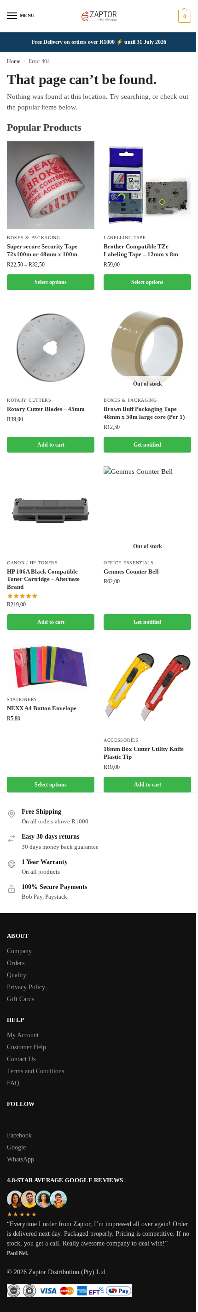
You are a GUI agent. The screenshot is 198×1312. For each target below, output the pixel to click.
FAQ (13, 1083)
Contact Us (21, 1059)
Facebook (19, 1135)
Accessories (121, 740)
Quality (16, 975)
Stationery (22, 699)
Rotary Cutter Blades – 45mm (46, 408)
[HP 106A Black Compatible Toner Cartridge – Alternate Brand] (50, 510)
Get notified (147, 444)
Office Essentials (129, 562)
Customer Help (26, 1047)
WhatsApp (20, 1159)
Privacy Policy (26, 987)
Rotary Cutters (29, 400)
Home (13, 61)
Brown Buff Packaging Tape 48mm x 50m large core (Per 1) (144, 412)
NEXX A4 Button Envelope (41, 708)
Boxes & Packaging (33, 237)
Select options (51, 282)
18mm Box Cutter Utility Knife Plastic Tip (144, 752)
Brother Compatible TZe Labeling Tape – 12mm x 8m (141, 250)
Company (19, 951)
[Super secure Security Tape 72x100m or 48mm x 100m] (50, 185)
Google (16, 1147)
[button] (183, 16)
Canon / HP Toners (32, 562)
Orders (15, 963)
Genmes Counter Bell (131, 571)
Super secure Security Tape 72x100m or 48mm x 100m (42, 250)
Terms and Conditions (35, 1071)
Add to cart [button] (50, 444)
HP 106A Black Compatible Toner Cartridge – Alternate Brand (43, 579)
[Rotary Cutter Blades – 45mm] (50, 348)
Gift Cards (20, 999)
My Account (23, 1035)
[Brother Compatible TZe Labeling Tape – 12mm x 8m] (147, 185)
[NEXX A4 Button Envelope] (50, 667)
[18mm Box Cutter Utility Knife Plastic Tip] (147, 688)
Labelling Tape (125, 237)
